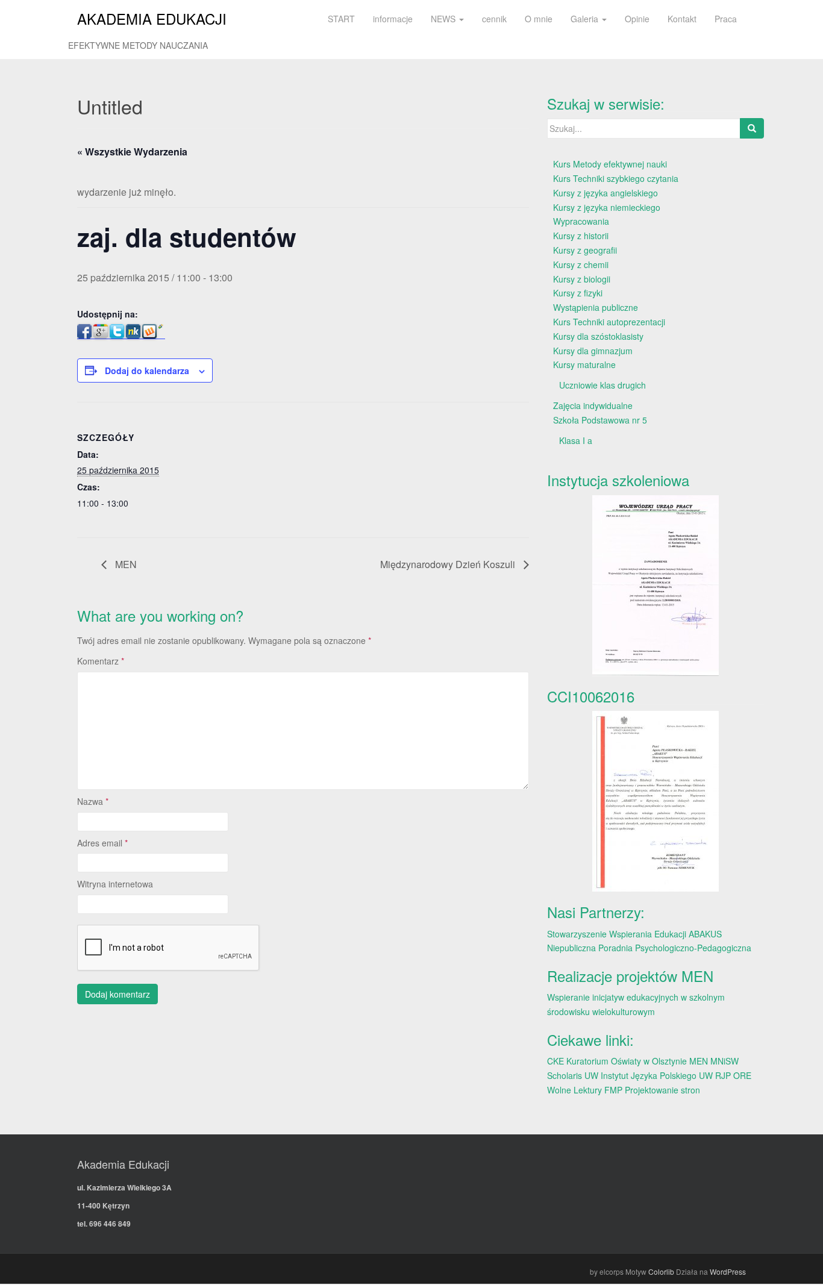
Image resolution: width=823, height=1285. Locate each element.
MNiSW (724, 1061)
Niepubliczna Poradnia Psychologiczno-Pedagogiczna (649, 948)
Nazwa (92, 801)
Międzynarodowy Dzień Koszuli (449, 564)
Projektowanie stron (662, 1090)
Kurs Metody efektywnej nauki (610, 164)
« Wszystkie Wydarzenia (132, 151)
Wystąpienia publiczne (595, 307)
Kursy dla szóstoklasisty (598, 336)
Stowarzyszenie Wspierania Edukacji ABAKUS (634, 934)
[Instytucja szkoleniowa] (655, 585)
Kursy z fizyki (577, 293)
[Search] (752, 128)
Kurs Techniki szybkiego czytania (615, 178)
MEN (125, 564)
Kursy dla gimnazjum (593, 351)
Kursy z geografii (585, 250)
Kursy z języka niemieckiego (606, 207)
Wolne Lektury (574, 1090)
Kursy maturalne (584, 364)
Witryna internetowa (115, 884)
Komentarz (100, 661)
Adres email (102, 843)
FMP (613, 1090)
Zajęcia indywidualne (593, 405)
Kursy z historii (581, 236)
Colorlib (661, 1271)
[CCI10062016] (655, 801)
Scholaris (564, 1075)
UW (591, 1075)
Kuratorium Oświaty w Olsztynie (626, 1061)
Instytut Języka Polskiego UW (658, 1075)
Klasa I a (575, 440)
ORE (742, 1075)
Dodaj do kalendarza (147, 370)
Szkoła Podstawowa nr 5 (600, 420)
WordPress (728, 1271)
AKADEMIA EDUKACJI (152, 18)
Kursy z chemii (581, 264)
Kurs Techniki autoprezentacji (609, 322)
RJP (723, 1075)
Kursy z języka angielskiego (605, 193)
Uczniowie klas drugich (602, 385)
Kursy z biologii (581, 279)
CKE (555, 1061)
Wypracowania (581, 221)
